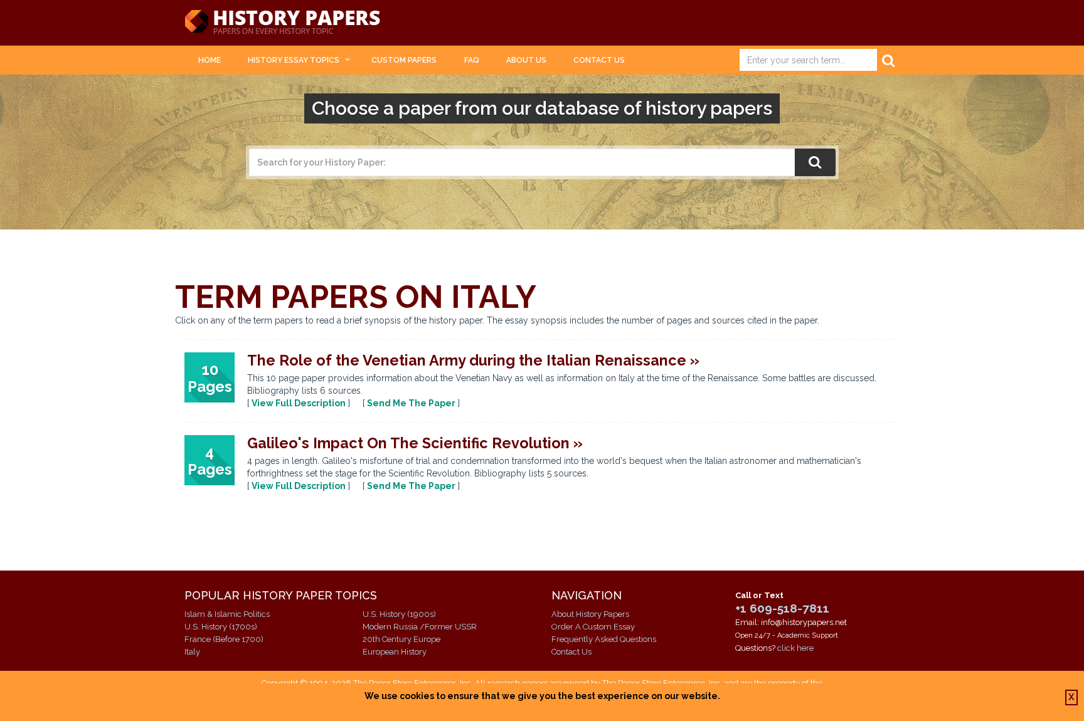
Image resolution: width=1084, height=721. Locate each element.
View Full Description (299, 403)
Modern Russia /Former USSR (420, 626)
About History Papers (590, 614)
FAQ (471, 60)
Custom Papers (404, 60)
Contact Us (599, 60)
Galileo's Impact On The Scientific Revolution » (415, 442)
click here (795, 648)
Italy (192, 651)
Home (209, 60)
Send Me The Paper (411, 403)
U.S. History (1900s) (399, 614)
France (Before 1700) (223, 639)
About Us (526, 60)
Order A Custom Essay (593, 626)
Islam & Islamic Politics (227, 614)
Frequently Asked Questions (603, 639)
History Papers (282, 22)
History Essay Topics (293, 60)
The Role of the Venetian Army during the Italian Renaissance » (473, 360)
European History (395, 651)
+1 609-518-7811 (782, 608)
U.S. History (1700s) (220, 626)
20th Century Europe (401, 639)
